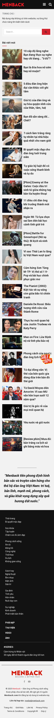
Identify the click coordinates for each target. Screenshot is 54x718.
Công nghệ (10, 551)
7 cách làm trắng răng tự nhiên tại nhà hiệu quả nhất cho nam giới (37, 137)
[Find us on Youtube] (29, 681)
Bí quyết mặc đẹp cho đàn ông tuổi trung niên (37, 153)
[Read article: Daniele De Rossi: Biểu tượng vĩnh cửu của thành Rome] (12, 309)
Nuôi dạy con (11, 601)
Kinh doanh (10, 610)
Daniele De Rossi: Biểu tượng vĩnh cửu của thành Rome (37, 308)
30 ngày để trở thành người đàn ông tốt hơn (24, 655)
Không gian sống (13, 561)
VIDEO (8, 633)
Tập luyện (9, 531)
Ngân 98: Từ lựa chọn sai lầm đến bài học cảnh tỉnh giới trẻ (37, 220)
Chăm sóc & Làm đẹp (15, 535)
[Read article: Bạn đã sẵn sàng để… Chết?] (12, 122)
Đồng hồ (9, 548)
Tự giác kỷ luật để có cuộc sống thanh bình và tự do (37, 169)
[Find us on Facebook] (24, 681)
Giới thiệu (20, 707)
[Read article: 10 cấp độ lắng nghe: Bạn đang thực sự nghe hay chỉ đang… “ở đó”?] (12, 56)
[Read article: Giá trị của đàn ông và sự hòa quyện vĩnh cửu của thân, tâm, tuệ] (12, 105)
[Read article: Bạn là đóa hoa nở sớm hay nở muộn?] (12, 72)
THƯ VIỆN (10, 628)
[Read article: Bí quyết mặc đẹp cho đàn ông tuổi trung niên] (12, 155)
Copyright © (32, 711)
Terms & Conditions (15, 711)
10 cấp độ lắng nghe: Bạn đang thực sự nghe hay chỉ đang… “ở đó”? (38, 54)
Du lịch (8, 558)
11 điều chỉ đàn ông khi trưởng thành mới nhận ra (36, 204)
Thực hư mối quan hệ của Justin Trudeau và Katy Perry (37, 324)
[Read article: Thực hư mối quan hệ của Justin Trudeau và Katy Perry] (12, 326)
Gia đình (9, 590)
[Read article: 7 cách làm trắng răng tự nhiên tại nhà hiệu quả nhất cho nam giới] (12, 138)
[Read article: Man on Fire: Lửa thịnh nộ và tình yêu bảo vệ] (12, 342)
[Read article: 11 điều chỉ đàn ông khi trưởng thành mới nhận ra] (12, 205)
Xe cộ (7, 544)
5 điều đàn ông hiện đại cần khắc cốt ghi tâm (36, 87)
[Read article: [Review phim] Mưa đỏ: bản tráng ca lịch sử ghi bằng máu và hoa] (12, 444)
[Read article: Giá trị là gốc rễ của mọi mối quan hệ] (12, 411)
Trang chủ (8, 13)
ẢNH (7, 638)
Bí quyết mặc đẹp (13, 522)
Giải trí (8, 584)
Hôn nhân (9, 597)
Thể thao (9, 555)
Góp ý (43, 711)
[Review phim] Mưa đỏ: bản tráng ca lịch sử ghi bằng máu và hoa (37, 442)
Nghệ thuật (10, 574)
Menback (16, 689)
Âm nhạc (9, 577)
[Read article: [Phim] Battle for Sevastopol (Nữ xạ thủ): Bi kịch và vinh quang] (12, 238)
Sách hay (9, 571)
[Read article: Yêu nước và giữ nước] (12, 428)
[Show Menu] (44, 4)
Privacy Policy (42, 707)
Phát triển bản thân (14, 614)
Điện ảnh (9, 581)
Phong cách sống (13, 541)
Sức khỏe (9, 528)
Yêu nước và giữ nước (37, 422)
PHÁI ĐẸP (10, 622)
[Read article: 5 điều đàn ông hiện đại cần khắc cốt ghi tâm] (12, 89)
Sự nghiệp (10, 607)
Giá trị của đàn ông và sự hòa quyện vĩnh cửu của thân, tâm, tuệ (37, 104)
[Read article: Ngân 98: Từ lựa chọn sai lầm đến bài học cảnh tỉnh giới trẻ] (12, 222)
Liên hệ (30, 707)
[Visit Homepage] (13, 4)
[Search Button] (50, 4)
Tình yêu (9, 594)
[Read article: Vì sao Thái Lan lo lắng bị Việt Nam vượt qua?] (12, 257)
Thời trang (10, 518)
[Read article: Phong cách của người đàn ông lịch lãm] (12, 358)
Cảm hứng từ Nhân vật (14, 651)
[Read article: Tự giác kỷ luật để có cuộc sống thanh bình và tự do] (12, 171)
